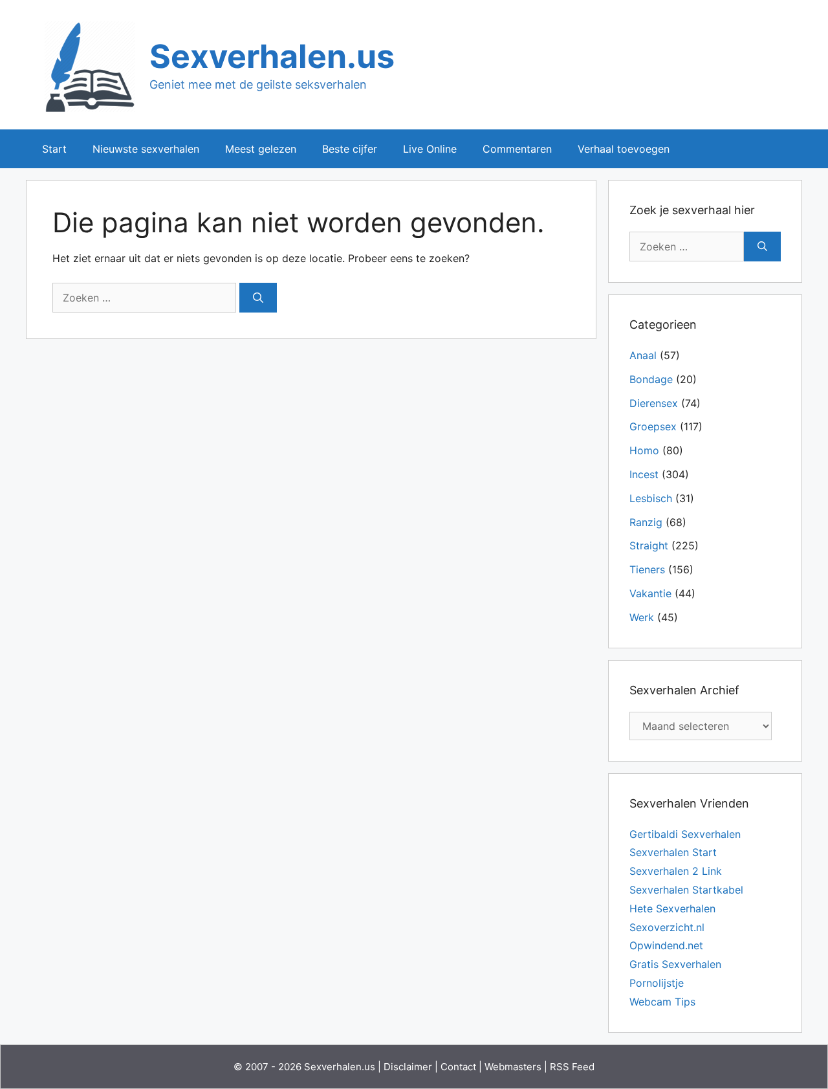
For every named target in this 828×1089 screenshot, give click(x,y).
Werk (641, 617)
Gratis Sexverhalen (675, 964)
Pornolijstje (656, 982)
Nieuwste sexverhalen (146, 148)
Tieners (647, 569)
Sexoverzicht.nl (666, 927)
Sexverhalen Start (673, 852)
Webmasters (513, 1067)
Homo (644, 450)
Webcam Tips (662, 1001)
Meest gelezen (260, 148)
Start (54, 148)
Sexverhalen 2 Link (675, 870)
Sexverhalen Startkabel (686, 889)
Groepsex (653, 426)
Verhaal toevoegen (624, 148)
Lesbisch (650, 498)
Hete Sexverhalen (672, 908)
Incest (644, 474)
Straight (648, 545)
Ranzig (645, 522)
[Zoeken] (258, 298)
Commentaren (517, 148)
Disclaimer (408, 1067)
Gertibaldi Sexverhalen (685, 834)
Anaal (643, 355)
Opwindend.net (666, 945)
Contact (458, 1067)
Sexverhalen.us (272, 56)
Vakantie (650, 593)
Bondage (651, 379)
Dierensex (653, 403)
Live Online (430, 148)
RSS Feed (572, 1067)
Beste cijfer (349, 148)
